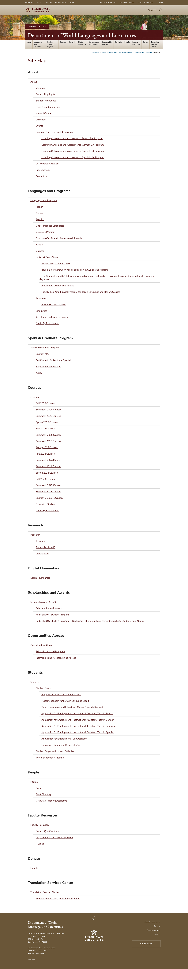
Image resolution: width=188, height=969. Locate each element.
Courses (63, 42)
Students (118, 42)
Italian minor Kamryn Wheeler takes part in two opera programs (74, 269)
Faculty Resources (136, 43)
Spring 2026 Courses (47, 422)
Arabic (39, 244)
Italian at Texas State (47, 257)
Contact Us (41, 176)
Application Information (48, 366)
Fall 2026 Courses (45, 403)
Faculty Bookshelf (45, 547)
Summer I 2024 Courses (48, 466)
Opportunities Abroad (107, 43)
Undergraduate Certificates (50, 225)
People (127, 42)
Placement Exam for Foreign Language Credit (65, 701)
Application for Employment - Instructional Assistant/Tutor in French (77, 713)
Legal (157, 934)
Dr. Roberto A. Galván (47, 163)
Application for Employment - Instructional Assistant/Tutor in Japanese (78, 726)
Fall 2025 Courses (45, 428)
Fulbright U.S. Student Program (52, 614)
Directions (41, 119)
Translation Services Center (155, 44)
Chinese (40, 251)
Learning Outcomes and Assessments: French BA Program (72, 138)
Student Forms (43, 688)
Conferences (42, 553)
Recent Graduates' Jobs (48, 107)
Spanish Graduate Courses (49, 498)
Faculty (40, 788)
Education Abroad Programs (50, 651)
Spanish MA (42, 354)
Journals (40, 541)
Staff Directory (43, 794)
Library (48, 3)
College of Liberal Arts (37, 26)
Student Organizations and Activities (55, 751)
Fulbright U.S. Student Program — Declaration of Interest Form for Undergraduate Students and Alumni (90, 621)
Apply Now (146, 943)
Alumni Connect (44, 113)
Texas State (95, 52)
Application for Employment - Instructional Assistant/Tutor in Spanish (77, 732)
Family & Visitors (145, 3)
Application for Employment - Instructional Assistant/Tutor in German (77, 719)
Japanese (41, 298)
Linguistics (41, 311)
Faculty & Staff (127, 3)
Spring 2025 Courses (47, 447)
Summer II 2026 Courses (48, 409)
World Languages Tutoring (50, 757)
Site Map (31, 959)
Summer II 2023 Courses (48, 485)
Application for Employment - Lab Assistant (64, 738)
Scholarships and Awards (94, 43)
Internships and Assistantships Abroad (56, 657)
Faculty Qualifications (47, 831)
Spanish (40, 219)
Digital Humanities (82, 43)
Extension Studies (45, 504)
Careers (157, 926)
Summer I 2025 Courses (48, 441)
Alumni (160, 3)
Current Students (108, 3)
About (29, 42)
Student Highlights (46, 100)
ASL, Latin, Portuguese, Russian (52, 317)
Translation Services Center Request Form (58, 898)
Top (94, 919)
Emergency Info (153, 930)
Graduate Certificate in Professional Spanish (59, 238)
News (72, 3)
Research (72, 42)
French (39, 206)
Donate (145, 42)
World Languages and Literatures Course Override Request (72, 707)
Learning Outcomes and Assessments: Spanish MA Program (72, 157)
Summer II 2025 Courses (48, 435)
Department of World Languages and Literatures (82, 35)
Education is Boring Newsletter (57, 285)
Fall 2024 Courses (45, 453)
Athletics (29, 3)
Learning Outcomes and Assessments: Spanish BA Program (72, 151)
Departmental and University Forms (54, 837)
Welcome (41, 88)
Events (39, 125)
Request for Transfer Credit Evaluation (61, 694)
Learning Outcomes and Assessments (55, 132)
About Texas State (152, 922)
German (40, 213)
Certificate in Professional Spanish (53, 360)
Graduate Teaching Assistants (51, 800)
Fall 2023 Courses (45, 479)
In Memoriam (43, 170)
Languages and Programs (38, 44)
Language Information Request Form (60, 745)
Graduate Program (45, 232)
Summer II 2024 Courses (48, 460)
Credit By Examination (47, 323)
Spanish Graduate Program (50, 44)
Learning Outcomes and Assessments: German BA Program (72, 144)
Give (39, 3)
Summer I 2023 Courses (48, 491)
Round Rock (60, 3)
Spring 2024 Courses (47, 472)
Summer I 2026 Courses (48, 416)
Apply (39, 373)
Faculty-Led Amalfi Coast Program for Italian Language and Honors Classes (80, 292)
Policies (40, 844)
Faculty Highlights (45, 94)
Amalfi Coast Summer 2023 (55, 263)
